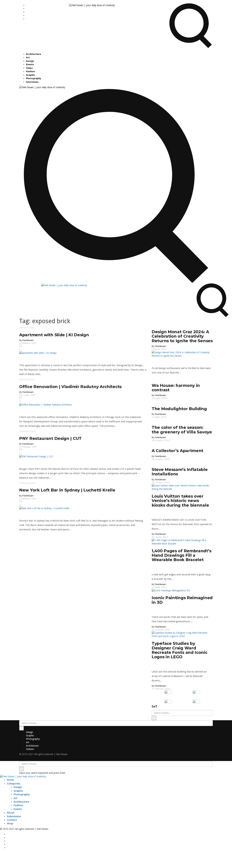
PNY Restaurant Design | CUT (50, 438)
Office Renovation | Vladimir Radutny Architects (70, 386)
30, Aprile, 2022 (160, 537)
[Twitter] (27, 12)
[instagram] (27, 5)
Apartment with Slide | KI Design (54, 334)
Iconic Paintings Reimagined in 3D (182, 600)
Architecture (33, 54)
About (10, 812)
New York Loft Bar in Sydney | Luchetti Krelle (67, 490)
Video (29, 68)
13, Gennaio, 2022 (161, 688)
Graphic (30, 75)
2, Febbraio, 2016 (27, 343)
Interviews (32, 82)
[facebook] (27, 8)
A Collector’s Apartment (177, 450)
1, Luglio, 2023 (159, 417)
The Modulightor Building (179, 408)
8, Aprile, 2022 (159, 587)
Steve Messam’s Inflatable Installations (180, 471)
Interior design (27, 431)
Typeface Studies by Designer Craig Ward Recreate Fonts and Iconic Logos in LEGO (179, 650)
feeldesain (28, 340)
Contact (12, 819)
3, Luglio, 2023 (159, 398)
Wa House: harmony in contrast (176, 387)
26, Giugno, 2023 (161, 459)
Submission (14, 816)
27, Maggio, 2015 (28, 446)
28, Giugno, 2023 (161, 440)
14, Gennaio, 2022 (161, 629)
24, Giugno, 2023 (161, 482)
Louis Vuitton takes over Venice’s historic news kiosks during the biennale (180, 501)
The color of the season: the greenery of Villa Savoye (182, 429)
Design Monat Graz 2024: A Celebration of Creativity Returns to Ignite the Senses (182, 336)
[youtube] (27, 15)
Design (30, 61)
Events (30, 64)
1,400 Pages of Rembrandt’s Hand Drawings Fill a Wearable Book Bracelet (181, 555)
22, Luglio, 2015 (27, 395)
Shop (10, 823)
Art (28, 57)
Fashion (30, 71)
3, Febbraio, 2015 (27, 498)
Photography (33, 78)
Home (10, 779)
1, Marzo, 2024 (159, 349)
